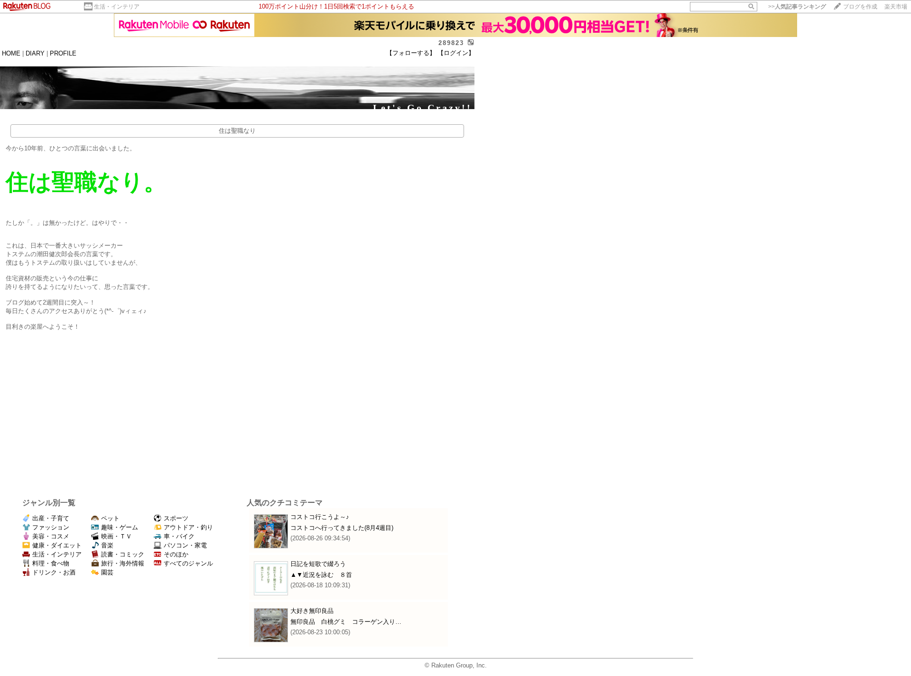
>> (797, 6)
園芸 (107, 572)
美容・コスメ (50, 536)
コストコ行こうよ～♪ (319, 516)
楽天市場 (895, 6)
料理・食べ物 (50, 563)
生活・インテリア (116, 6)
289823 (451, 42)
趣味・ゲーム (119, 527)
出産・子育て (50, 518)
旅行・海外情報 (122, 563)
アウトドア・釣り (188, 527)
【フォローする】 (411, 52)
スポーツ (176, 518)
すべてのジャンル (188, 563)
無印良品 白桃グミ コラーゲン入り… (345, 621)
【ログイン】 (455, 52)
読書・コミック (122, 554)
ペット (110, 518)
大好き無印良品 (312, 610)
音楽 (107, 545)
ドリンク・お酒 (53, 572)
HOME (11, 53)
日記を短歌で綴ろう (318, 563)
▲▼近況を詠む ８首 (321, 574)
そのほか (176, 554)
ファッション (50, 527)
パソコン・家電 (185, 545)
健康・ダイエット (57, 545)
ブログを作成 (860, 6)
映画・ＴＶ (116, 536)
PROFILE (63, 53)
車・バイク (179, 536)
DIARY (35, 53)
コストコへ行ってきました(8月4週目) (341, 527)
